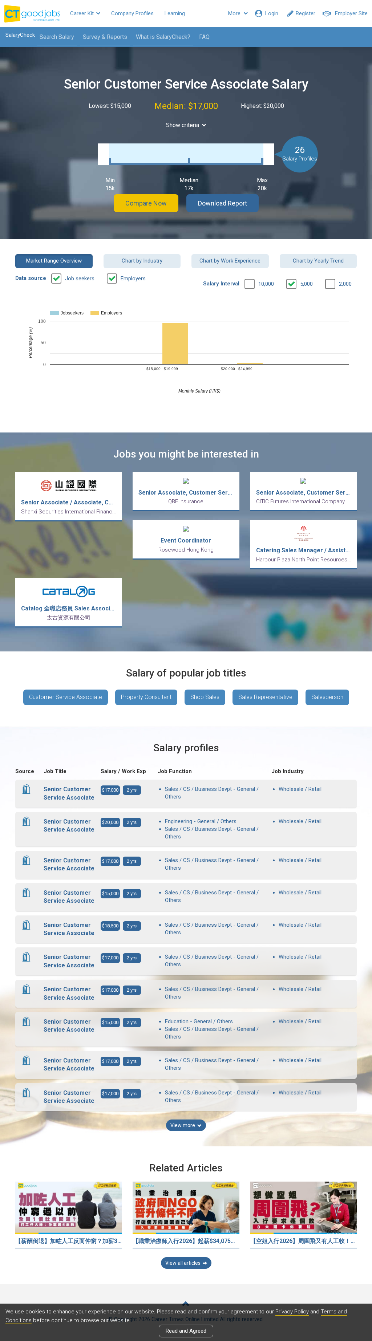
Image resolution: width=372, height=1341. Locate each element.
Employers (133, 278)
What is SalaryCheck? (163, 36)
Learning (175, 13)
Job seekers (79, 278)
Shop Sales (204, 697)
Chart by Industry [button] (142, 260)
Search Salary (57, 36)
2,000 (345, 284)
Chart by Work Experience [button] (229, 260)
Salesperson (327, 697)
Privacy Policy (292, 1311)
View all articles (183, 1263)
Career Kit (82, 13)
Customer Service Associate (65, 697)
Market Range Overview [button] (54, 260)
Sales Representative (265, 697)
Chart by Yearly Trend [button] (318, 260)
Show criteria (182, 125)
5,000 (306, 284)
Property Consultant (146, 697)
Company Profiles (132, 13)
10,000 (266, 284)
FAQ (204, 36)
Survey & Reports (105, 36)
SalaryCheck (20, 35)
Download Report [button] (222, 203)
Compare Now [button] (146, 203)
